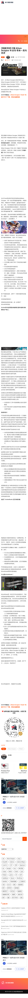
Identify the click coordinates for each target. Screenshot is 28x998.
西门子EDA (15, 897)
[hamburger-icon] (25, 36)
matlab (4, 871)
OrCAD (16, 871)
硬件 (3, 897)
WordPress (19, 878)
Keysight (9, 868)
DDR (16, 865)
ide (3, 868)
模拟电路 (16, 888)
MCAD (10, 871)
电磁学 (13, 894)
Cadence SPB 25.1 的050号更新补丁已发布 (13, 908)
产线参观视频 (13, 881)
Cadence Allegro (21, 862)
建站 (14, 884)
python (11, 875)
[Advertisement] (14, 19)
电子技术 (12, 891)
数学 (3, 888)
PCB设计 (21, 748)
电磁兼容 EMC (5, 894)
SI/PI (21, 875)
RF (16, 875)
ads (3, 858)
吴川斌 (12, 57)
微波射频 (20, 884)
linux (15, 868)
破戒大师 (20, 894)
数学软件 (9, 888)
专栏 (3, 57)
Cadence (12, 862)
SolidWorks (5, 878)
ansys (19, 858)
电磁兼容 (20, 891)
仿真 (3, 884)
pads (22, 871)
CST (11, 865)
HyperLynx (22, 865)
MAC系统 (21, 868)
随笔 (21, 897)
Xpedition (4, 881)
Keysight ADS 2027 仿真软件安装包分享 (12, 920)
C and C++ (4, 865)
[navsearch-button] (18, 41)
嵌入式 (9, 884)
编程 (8, 897)
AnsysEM (4, 862)
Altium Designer (12, 748)
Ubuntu (12, 878)
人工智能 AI (22, 881)
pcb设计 (15, 802)
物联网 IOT (5, 891)
